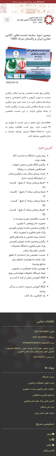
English (42, 2)
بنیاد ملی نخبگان (47, 407)
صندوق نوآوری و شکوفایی (43, 395)
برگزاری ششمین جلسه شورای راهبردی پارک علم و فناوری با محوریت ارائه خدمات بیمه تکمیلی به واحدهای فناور (27, 232)
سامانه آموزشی (27, 2)
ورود (34, 2)
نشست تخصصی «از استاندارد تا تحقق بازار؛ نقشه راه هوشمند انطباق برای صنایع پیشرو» (27, 259)
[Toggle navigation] (7, 20)
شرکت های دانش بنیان (44, 413)
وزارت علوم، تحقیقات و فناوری (41, 383)
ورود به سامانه (17, 2)
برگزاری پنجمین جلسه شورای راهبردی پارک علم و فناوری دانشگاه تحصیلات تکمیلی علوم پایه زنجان (27, 246)
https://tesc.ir (37, 131)
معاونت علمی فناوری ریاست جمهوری (38, 389)
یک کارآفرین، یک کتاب (34, 296)
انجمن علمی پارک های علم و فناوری (39, 401)
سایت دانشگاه (48, 377)
